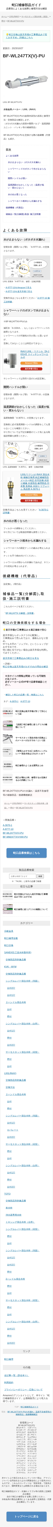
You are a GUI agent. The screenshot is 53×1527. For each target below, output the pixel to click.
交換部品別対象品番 (16, 959)
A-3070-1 (14, 701)
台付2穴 (11, 988)
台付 (9, 1009)
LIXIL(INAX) (10, 1073)
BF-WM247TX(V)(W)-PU (15, 837)
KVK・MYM (10, 967)
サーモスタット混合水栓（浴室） (23, 1052)
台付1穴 (11, 995)
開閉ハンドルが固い (17, 178)
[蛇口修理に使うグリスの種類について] (26, 914)
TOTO (7, 1194)
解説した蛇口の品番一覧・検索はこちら (25, 694)
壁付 (9, 1016)
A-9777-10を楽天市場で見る (19, 291)
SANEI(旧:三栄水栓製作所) (17, 952)
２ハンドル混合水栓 (16, 1002)
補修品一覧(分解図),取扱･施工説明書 (23, 214)
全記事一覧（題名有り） (16, 1375)
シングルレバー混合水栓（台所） (23, 1023)
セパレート (12, 1130)
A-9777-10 (25, 701)
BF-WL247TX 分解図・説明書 (20, 613)
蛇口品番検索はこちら (26, 852)
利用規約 (8, 1382)
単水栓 (9, 1208)
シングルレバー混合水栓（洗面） (23, 981)
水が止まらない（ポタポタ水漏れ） (25, 162)
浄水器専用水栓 (13, 1215)
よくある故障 (12, 155)
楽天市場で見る (31, 369)
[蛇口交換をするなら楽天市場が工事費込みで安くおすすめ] (26, 900)
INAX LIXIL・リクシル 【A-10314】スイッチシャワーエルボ (34, 354)
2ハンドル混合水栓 (15, 1279)
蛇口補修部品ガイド (26, 5)
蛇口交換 (8, 945)
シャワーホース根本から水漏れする (25, 201)
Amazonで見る (31, 363)
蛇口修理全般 (11, 938)
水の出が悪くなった (17, 194)
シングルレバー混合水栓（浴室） (23, 1229)
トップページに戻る (26, 1516)
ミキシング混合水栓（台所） (20, 1222)
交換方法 (10, 1087)
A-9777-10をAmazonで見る (19, 287)
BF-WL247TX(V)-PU (13, 833)
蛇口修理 (8, 1359)
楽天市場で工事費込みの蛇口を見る (21, 658)
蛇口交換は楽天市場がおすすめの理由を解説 (25, 666)
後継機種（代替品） (15, 207)
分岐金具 (8, 931)
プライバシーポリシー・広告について (23, 1389)
